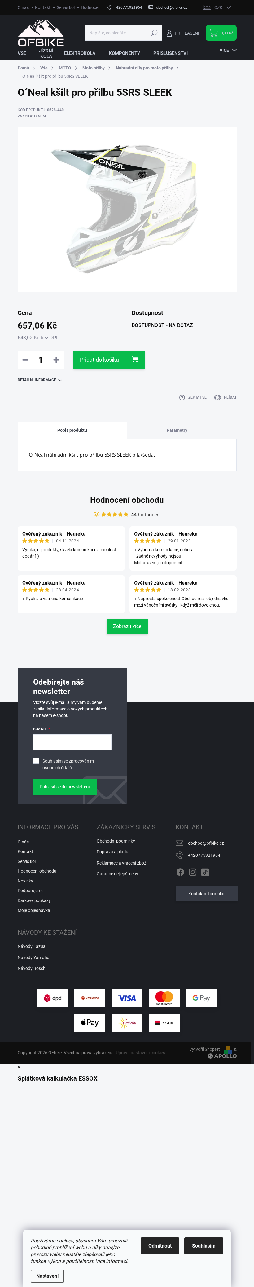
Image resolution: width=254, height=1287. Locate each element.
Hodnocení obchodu (100, 7)
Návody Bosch (32, 968)
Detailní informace (37, 380)
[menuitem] (26, 53)
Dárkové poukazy (34, 900)
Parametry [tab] (177, 430)
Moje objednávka (34, 910)
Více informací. (111, 1261)
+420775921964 (204, 855)
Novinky (25, 880)
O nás (23, 7)
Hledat (154, 32)
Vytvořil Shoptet (204, 1049)
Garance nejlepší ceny (117, 873)
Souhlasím (204, 1246)
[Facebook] (180, 871)
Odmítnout (160, 1246)
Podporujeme (30, 890)
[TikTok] (205, 871)
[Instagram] (192, 871)
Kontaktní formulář (206, 893)
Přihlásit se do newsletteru (65, 786)
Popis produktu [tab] (72, 430)
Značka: (32, 116)
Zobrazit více (127, 626)
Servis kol (66, 7)
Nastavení (47, 1276)
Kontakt (42, 7)
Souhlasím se (68, 764)
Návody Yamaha (34, 957)
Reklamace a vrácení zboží (122, 862)
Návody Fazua (32, 946)
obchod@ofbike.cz (206, 843)
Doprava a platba (113, 851)
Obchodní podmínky (116, 840)
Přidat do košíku (99, 359)
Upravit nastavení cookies (140, 1052)
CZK (218, 7)
